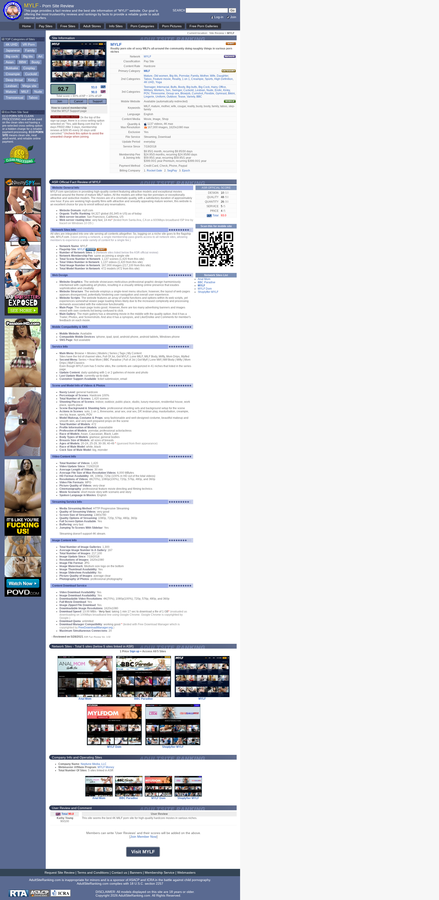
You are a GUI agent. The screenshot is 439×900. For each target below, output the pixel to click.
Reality (176, 79)
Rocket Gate (154, 170)
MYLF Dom (205, 288)
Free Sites (67, 26)
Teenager (149, 87)
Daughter (222, 75)
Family (30, 50)
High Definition (223, 79)
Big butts (191, 87)
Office (222, 87)
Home (26, 26)
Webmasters (186, 872)
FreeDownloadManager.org (95, 627)
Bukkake (12, 68)
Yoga (158, 82)
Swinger (177, 90)
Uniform (160, 96)
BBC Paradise (206, 282)
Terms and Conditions (93, 872)
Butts (174, 87)
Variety (191, 96)
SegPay (172, 170)
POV (146, 93)
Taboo (33, 97)
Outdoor (172, 96)
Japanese (13, 50)
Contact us (119, 872)
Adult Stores (92, 26)
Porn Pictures (172, 26)
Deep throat (14, 80)
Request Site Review (60, 872)
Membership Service (159, 872)
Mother (204, 75)
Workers (159, 90)
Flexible (209, 93)
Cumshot (197, 93)
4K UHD (11, 44)
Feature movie (162, 79)
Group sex (172, 93)
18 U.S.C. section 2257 (146, 883)
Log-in (218, 17)
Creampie (13, 74)
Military (148, 90)
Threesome (158, 93)
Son (168, 90)
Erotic (218, 90)
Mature (11, 91)
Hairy (214, 87)
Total (215, 215)
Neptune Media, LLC (94, 764)
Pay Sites (45, 26)
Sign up (134, 651)
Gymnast (221, 93)
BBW (22, 62)
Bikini (231, 93)
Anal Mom (204, 279)
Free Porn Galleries (204, 26)
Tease (181, 96)
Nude (38, 91)
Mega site (29, 86)
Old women (161, 75)
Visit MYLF (143, 851)
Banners (136, 872)
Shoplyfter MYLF (208, 292)
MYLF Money (106, 767)
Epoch (186, 170)
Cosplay (29, 68)
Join (233, 17)
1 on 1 (186, 79)
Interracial (163, 87)
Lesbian (11, 86)
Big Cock (204, 87)
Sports (209, 79)
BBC (199, 96)
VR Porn (29, 44)
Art (40, 56)
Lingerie (149, 96)
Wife (212, 75)
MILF (25, 91)
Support (97, 101)
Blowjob (185, 93)
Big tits (28, 56)
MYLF (147, 56)
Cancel (78, 101)
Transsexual (14, 97)
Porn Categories (142, 26)
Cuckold (31, 74)
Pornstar (184, 75)
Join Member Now (143, 836)
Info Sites (116, 26)
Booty (36, 62)
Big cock (12, 56)
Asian (10, 62)
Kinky (32, 80)
